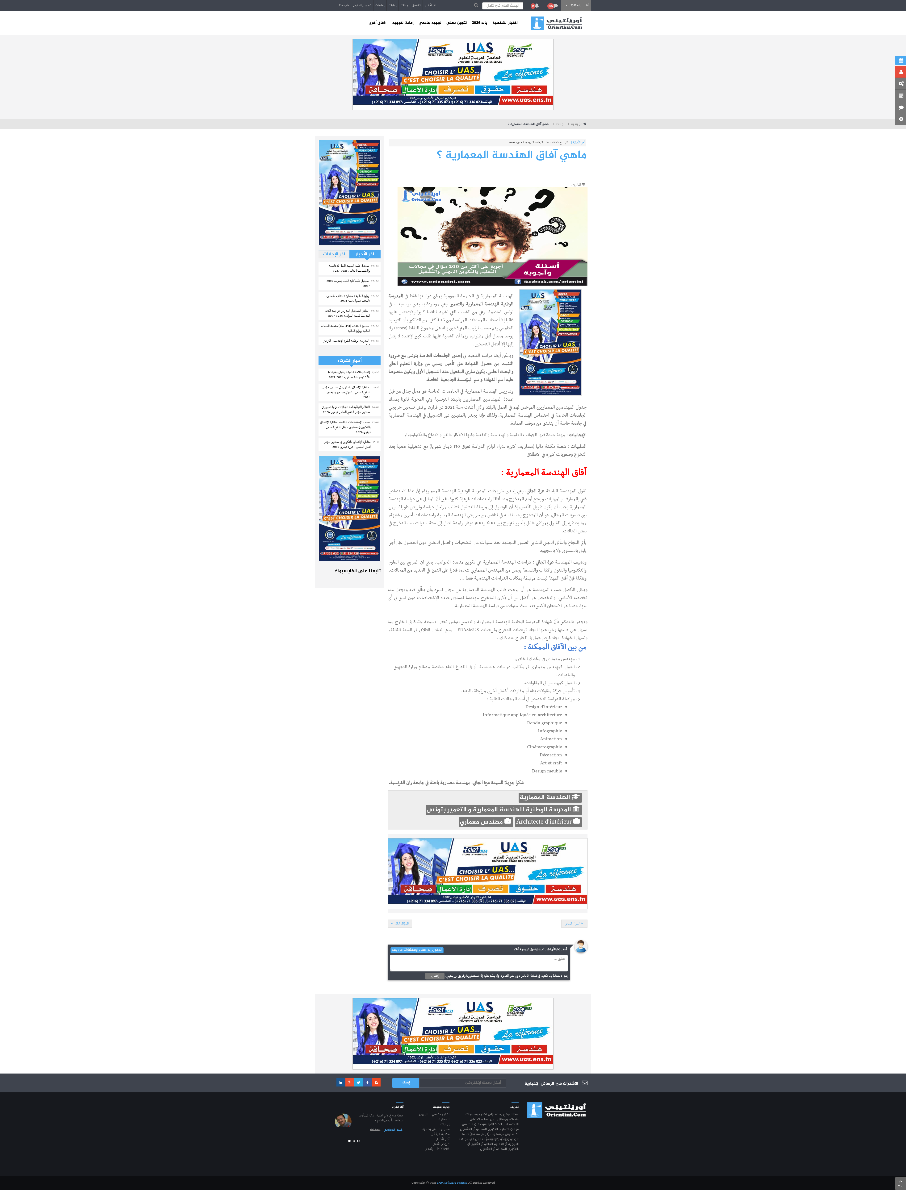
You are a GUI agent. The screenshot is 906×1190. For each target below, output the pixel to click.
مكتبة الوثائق (440, 1134)
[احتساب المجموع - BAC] (900, 95)
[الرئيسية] (556, 23)
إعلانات (380, 5)
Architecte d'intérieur (544, 822)
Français (344, 5)
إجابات (393, 5)
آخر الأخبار (430, 5)
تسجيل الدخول (362, 5)
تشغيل (416, 5)
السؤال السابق (573, 923)
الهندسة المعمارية (546, 797)
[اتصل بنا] (900, 107)
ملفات (404, 5)
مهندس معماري (482, 822)
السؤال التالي (401, 923)
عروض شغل (440, 1144)
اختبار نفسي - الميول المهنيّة (434, 1117)
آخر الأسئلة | (578, 142)
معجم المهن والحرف (435, 1129)
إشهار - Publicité (437, 1149)
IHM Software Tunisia (452, 1183)
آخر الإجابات (334, 254)
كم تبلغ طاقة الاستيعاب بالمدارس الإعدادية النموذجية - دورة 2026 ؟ (531, 142)
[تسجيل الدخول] (900, 72)
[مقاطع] (900, 119)
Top (900, 1186)
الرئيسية (576, 124)
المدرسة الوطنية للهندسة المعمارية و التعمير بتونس (500, 809)
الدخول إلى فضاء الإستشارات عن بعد (417, 950)
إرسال (435, 976)
